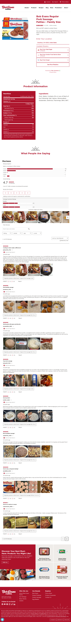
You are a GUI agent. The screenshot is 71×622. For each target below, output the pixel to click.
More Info (67, 619)
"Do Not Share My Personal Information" (56, 616)
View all (5, 562)
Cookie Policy (43, 613)
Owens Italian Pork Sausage (62, 559)
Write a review (53, 25)
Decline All (60, 619)
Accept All (53, 619)
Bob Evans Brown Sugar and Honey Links (44, 559)
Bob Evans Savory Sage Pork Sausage (44, 577)
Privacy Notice (34, 613)
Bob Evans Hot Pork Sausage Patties (62, 577)
